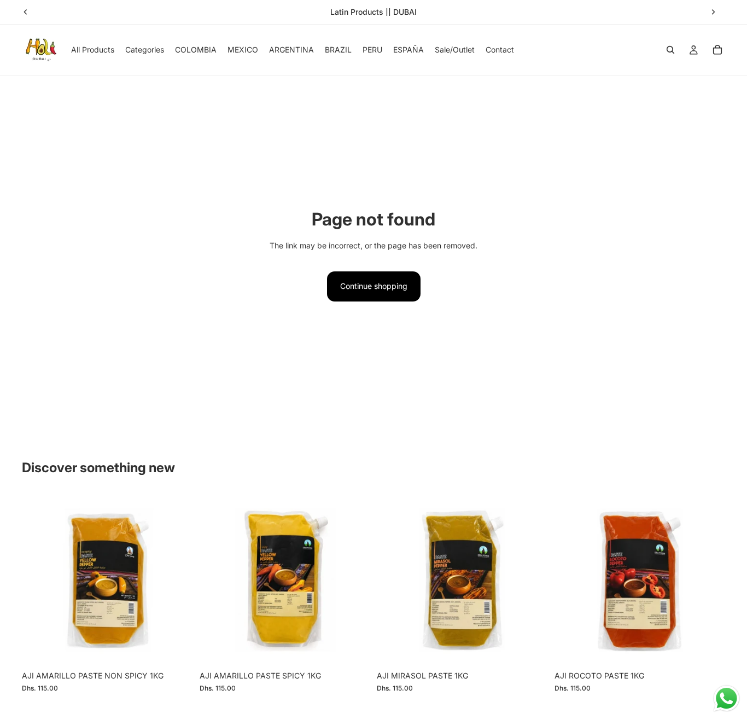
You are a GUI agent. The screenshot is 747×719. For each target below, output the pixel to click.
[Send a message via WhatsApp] (726, 698)
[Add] (176, 649)
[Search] (670, 50)
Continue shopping (373, 286)
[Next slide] (713, 12)
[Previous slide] (26, 12)
